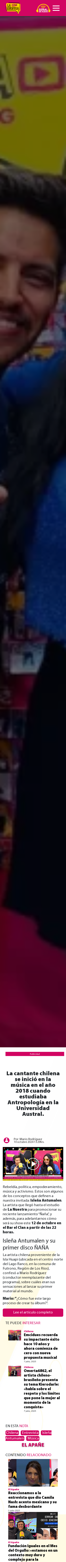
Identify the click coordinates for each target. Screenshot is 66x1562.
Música (33, 1438)
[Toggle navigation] (56, 8)
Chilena (12, 1433)
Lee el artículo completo (33, 1312)
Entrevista (29, 1433)
